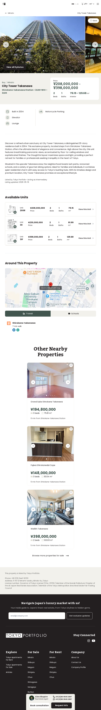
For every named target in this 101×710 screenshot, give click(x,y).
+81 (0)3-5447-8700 (19, 578)
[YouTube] (93, 640)
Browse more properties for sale (48, 555)
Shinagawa (32, 682)
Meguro (31, 667)
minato (11, 13)
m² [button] (88, 3)
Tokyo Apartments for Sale (14, 666)
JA (77, 4)
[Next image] (68, 383)
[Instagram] (88, 640)
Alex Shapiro (41, 697)
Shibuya (31, 662)
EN (73, 4)
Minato (31, 657)
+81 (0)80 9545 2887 (63, 697)
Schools (75, 313)
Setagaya (32, 687)
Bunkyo (31, 692)
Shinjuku (31, 672)
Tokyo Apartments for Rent (14, 658)
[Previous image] (33, 383)
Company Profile (78, 667)
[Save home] (71, 365)
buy (3, 82)
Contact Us (76, 662)
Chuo (30, 677)
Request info (61, 705)
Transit (29, 313)
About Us (75, 657)
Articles (9, 672)
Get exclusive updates (79, 615)
